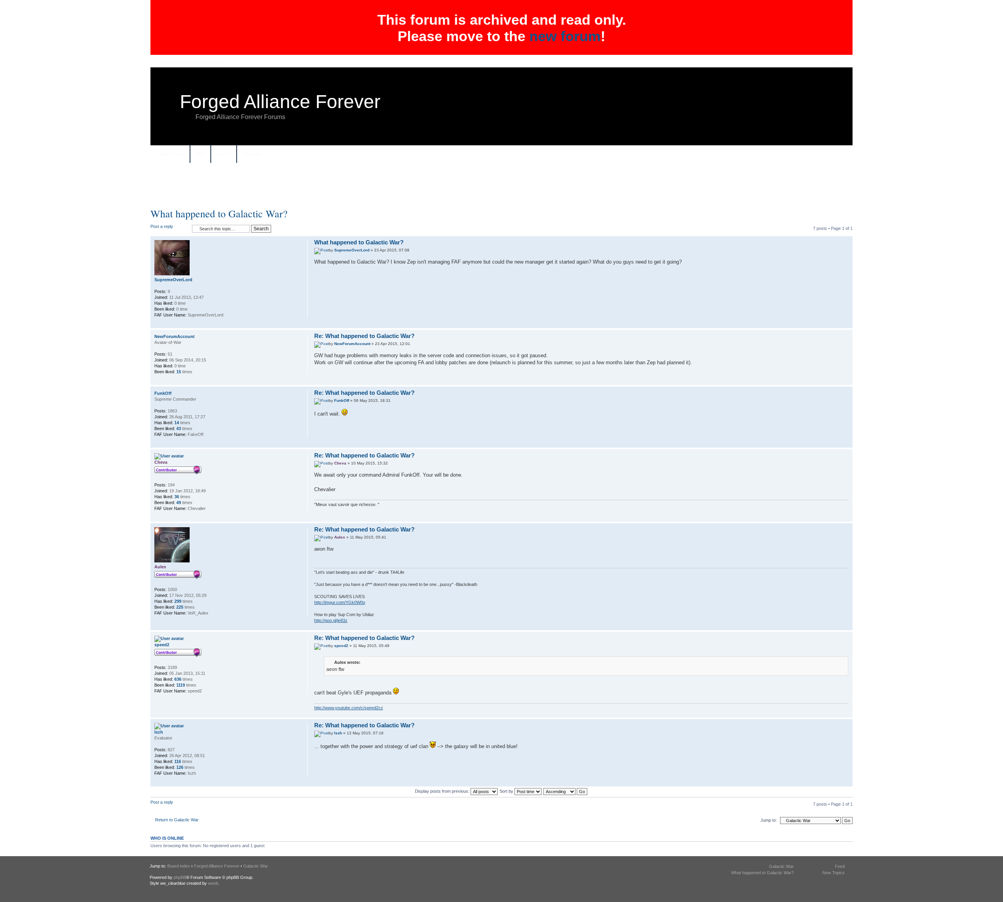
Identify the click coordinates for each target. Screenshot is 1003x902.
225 (179, 607)
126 (179, 767)
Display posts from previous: (443, 791)
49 (178, 502)
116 (177, 761)
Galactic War (255, 866)
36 (176, 496)
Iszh (338, 733)
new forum (565, 36)
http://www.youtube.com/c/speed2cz (348, 707)
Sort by (507, 791)
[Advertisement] (501, 188)
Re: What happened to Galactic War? (364, 336)
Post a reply (161, 226)
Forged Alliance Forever (280, 101)
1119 (180, 685)
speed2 (341, 646)
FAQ (200, 154)
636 (177, 679)
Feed (840, 866)
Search (224, 154)
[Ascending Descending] (565, 791)
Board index (171, 154)
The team (252, 154)
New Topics (833, 872)
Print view (839, 155)
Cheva (340, 463)
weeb (213, 883)
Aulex (339, 537)
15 (178, 371)
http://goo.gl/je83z (331, 620)
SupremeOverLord (351, 250)
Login (839, 62)
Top (846, 324)
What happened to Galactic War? (219, 213)
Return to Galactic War (177, 819)
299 (177, 601)
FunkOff (341, 400)
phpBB (180, 877)
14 (176, 422)
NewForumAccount (352, 344)
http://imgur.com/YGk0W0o (339, 602)
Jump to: (768, 820)
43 (178, 428)
